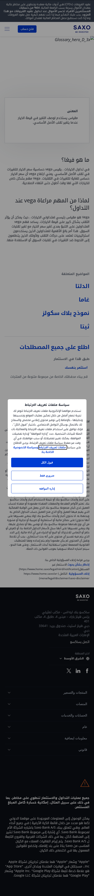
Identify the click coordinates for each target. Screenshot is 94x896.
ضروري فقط (47, 475)
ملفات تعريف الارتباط (53, 447)
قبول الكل (47, 462)
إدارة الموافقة (47, 488)
